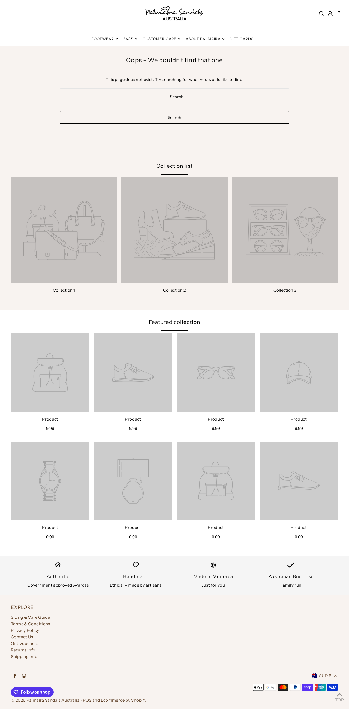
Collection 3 (284, 290)
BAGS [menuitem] (128, 39)
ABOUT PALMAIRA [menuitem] (203, 39)
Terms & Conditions (30, 623)
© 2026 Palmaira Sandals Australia (45, 700)
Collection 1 (64, 290)
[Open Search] (321, 13)
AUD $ (325, 675)
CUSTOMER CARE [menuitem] (160, 39)
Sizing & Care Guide (30, 617)
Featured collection (174, 322)
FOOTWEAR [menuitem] (102, 39)
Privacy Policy (25, 630)
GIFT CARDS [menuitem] (242, 39)
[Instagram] (24, 676)
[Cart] (339, 13)
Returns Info (23, 650)
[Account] (330, 13)
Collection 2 (174, 290)
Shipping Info (24, 656)
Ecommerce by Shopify (124, 700)
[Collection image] (64, 230)
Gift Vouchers (24, 643)
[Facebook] (15, 676)
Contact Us (22, 636)
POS (87, 700)
